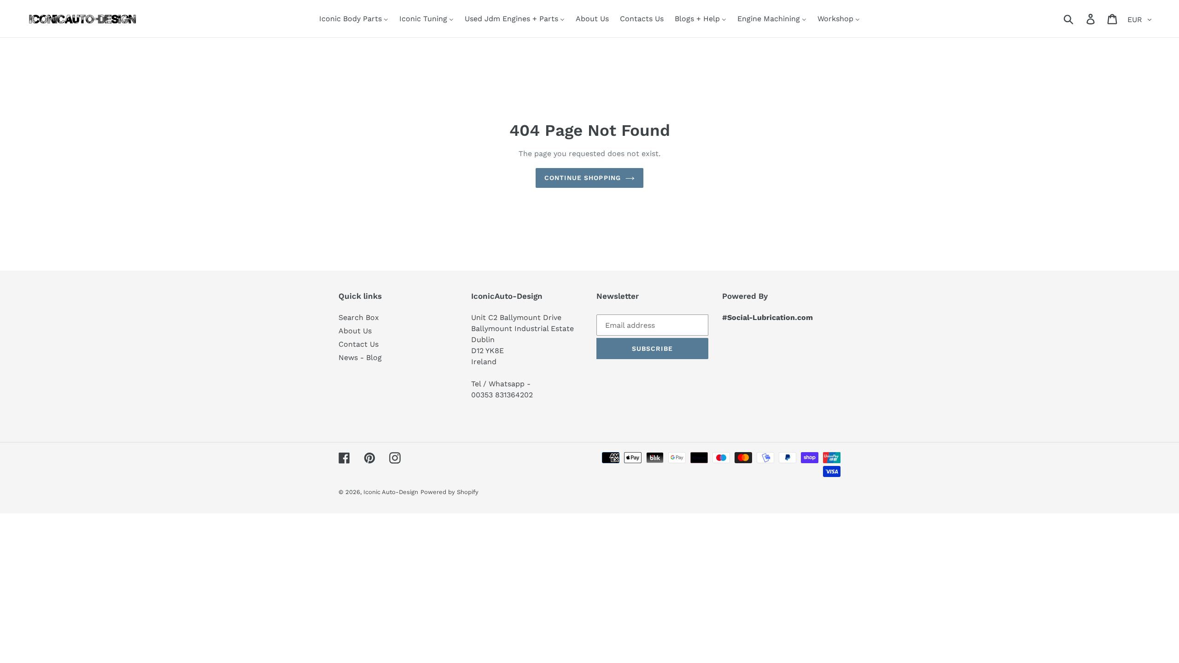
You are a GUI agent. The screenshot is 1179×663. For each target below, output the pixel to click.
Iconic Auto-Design (390, 492)
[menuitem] (354, 19)
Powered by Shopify (449, 492)
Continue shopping (582, 177)
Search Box (359, 317)
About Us (355, 330)
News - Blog (360, 357)
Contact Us (359, 344)
